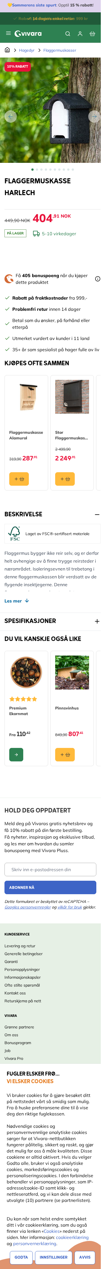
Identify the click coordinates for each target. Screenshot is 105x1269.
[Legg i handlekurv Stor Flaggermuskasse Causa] (65, 479)
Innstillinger (53, 1257)
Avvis (84, 1257)
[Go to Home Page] (7, 50)
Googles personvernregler (27, 907)
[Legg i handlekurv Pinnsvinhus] (65, 754)
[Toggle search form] (68, 34)
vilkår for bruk (69, 907)
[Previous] (10, 116)
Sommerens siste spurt (34, 5)
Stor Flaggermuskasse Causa (72, 435)
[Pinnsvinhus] (72, 673)
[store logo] (28, 33)
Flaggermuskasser (59, 50)
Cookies (52, 1231)
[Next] (94, 116)
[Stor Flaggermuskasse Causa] (72, 397)
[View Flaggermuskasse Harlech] (32, 169)
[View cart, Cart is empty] (92, 33)
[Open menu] (8, 33)
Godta (21, 1257)
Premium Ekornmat (18, 711)
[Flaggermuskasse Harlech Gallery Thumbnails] (52, 169)
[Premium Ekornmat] (26, 673)
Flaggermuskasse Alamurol (26, 435)
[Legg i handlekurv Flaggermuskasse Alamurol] (19, 479)
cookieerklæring (72, 1237)
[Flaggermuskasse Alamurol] (26, 397)
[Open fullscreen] (52, 110)
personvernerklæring (34, 1243)
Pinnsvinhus (67, 708)
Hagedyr (26, 50)
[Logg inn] (80, 33)
